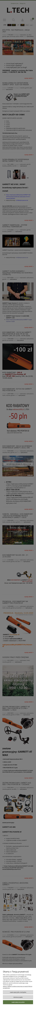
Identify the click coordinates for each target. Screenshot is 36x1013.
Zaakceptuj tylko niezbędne (18, 992)
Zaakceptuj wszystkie (18, 1002)
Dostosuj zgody (18, 997)
